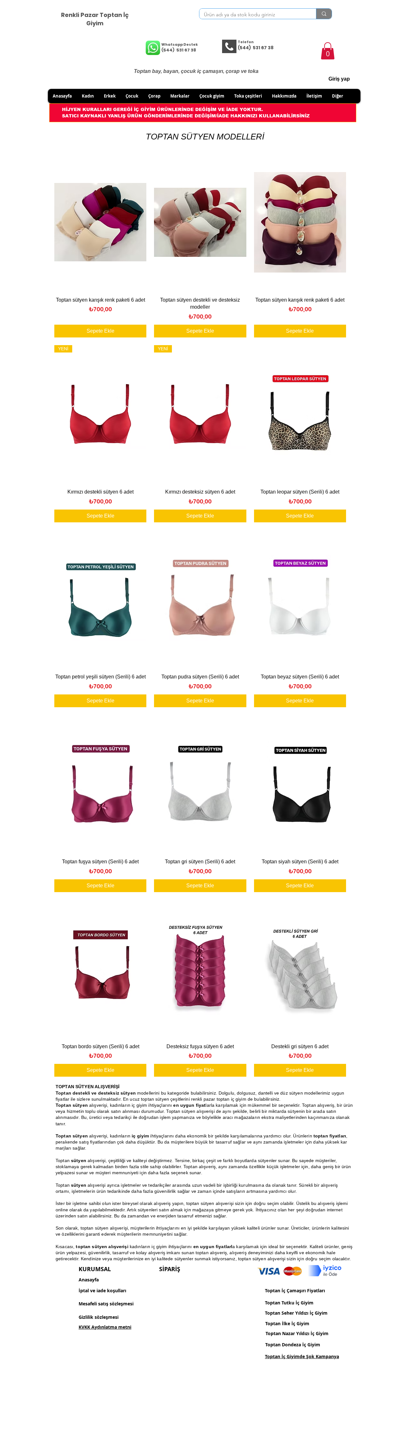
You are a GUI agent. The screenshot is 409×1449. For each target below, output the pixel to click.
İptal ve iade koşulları (102, 1290)
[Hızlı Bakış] (100, 222)
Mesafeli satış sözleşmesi (106, 1304)
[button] (327, 50)
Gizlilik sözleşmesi (99, 1317)
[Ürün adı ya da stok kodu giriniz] (324, 14)
